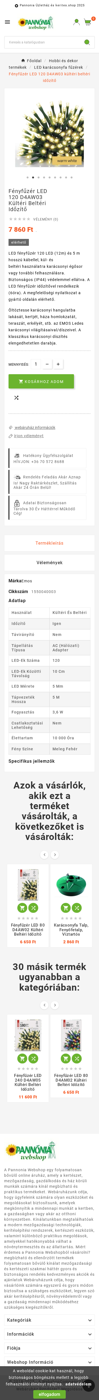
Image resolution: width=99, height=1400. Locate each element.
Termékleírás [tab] (49, 543)
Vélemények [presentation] (50, 562)
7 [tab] (60, 177)
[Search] (87, 42)
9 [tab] (71, 177)
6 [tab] (55, 177)
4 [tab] (44, 177)
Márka (15, 580)
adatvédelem (78, 1384)
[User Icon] (76, 22)
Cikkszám (19, 591)
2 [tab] (33, 177)
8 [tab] (66, 177)
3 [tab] (38, 177)
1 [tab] (27, 177)
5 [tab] (49, 177)
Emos (26, 581)
